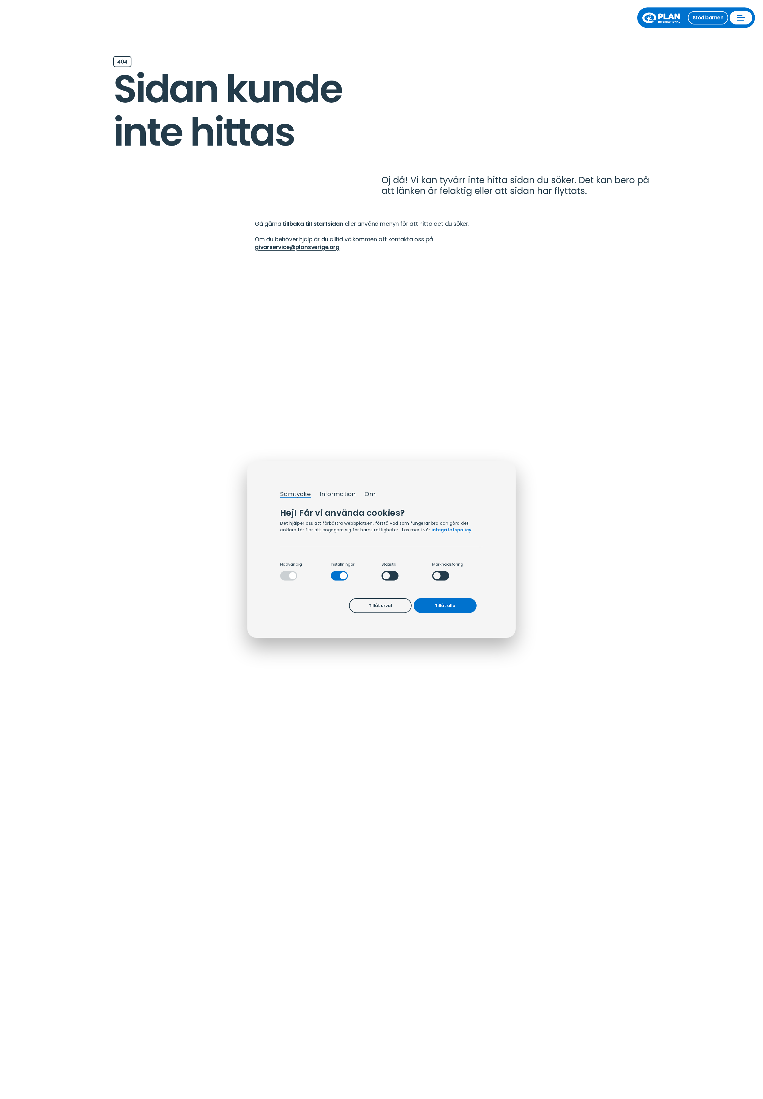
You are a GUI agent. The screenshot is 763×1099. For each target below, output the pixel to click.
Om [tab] (370, 494)
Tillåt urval (380, 606)
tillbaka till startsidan (313, 224)
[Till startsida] (664, 18)
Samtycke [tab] (295, 494)
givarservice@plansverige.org (297, 247)
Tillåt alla (445, 606)
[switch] (339, 576)
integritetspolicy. (452, 530)
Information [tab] (338, 494)
